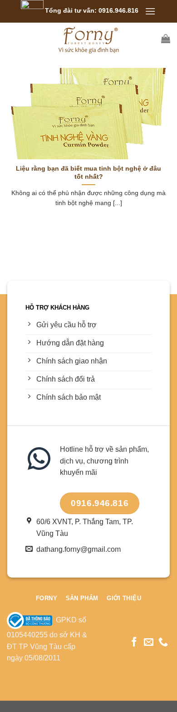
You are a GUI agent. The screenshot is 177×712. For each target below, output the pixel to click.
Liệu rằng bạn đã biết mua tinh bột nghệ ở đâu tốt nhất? (88, 172)
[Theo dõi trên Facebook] (134, 642)
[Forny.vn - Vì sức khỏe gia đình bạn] (88, 38)
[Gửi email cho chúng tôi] (148, 642)
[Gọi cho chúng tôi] (163, 642)
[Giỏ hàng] (165, 38)
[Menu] (150, 11)
